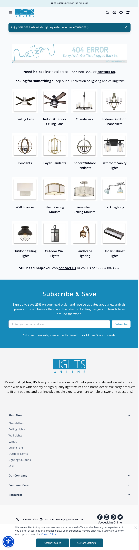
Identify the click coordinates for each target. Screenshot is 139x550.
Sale (11, 466)
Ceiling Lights (16, 429)
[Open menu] (10, 13)
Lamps (12, 441)
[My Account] (114, 12)
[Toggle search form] (107, 12)
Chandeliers (16, 423)
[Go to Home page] (24, 13)
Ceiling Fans (16, 447)
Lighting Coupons (19, 460)
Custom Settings (86, 542)
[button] (69, 415)
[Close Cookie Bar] (136, 528)
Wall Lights (15, 435)
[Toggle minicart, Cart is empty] (128, 12)
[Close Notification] (126, 27)
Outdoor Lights (18, 454)
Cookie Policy (48, 534)
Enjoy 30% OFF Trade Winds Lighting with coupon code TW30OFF (48, 27)
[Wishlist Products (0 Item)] (121, 12)
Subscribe (121, 324)
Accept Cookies (52, 542)
